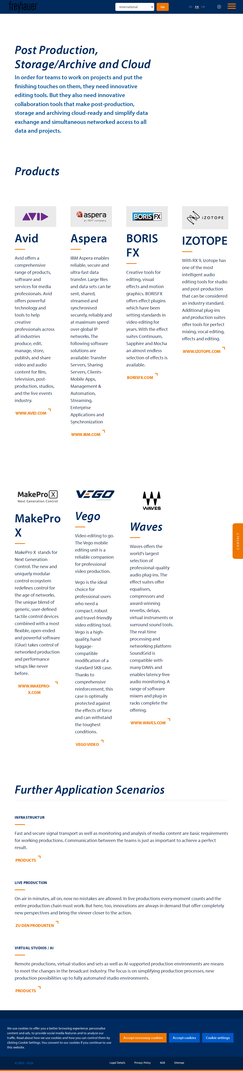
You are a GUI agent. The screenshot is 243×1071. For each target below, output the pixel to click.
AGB (162, 1062)
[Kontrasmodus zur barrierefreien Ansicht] (219, 7)
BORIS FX (142, 245)
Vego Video (87, 744)
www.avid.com (30, 413)
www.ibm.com (85, 434)
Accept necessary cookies (143, 1037)
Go (163, 7)
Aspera (88, 237)
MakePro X (38, 525)
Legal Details (117, 1062)
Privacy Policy (142, 1062)
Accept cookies (184, 1037)
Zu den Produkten (34, 925)
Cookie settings (218, 1037)
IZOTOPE (205, 240)
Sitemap (179, 1062)
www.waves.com (148, 722)
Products (25, 860)
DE (191, 7)
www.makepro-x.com (34, 689)
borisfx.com (140, 377)
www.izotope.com (201, 351)
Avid (26, 237)
